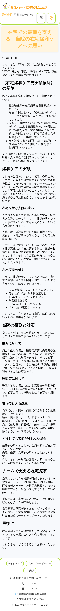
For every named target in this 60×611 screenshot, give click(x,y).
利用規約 (30, 570)
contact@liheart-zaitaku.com (32, 593)
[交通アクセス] (51, 18)
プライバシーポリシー (39, 563)
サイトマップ (15, 563)
